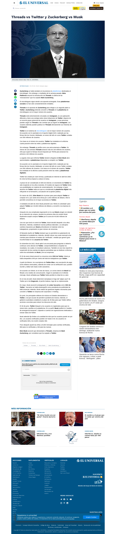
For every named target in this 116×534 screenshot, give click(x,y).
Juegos (46, 485)
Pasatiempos (48, 487)
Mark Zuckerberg (54, 345)
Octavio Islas (24, 86)
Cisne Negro (32, 477)
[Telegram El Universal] (61, 499)
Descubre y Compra (50, 463)
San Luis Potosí (65, 473)
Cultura (15, 499)
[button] (96, 8)
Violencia (53, 525)
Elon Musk (42, 345)
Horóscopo (47, 489)
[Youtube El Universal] (71, 499)
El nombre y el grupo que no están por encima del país (87, 210)
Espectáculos (17, 497)
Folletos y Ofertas (49, 465)
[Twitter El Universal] (67, 499)
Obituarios (47, 471)
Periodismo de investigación (17, 470)
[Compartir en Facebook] (15, 91)
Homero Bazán (84, 217)
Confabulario (16, 501)
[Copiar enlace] (15, 103)
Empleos (47, 469)
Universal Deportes (18, 495)
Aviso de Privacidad (71, 525)
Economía (16, 493)
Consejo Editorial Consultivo (31, 525)
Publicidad (61, 525)
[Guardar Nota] (15, 107)
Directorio (18, 525)
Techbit (15, 509)
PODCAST (62, 3)
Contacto (65, 527)
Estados (15, 485)
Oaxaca (62, 465)
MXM (51, 3)
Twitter (26, 345)
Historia (80, 525)
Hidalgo (62, 469)
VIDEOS (56, 3)
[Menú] (14, 3)
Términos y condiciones (54, 527)
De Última (32, 469)
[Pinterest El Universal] (64, 503)
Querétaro (63, 471)
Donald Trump (17, 481)
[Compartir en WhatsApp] (15, 97)
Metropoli (15, 483)
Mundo (15, 479)
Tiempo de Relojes (34, 475)
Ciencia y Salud (17, 505)
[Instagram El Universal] (61, 503)
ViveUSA (47, 483)
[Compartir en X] (15, 94)
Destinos (31, 471)
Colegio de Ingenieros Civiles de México (87, 229)
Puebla (62, 467)
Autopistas (32, 473)
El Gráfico (47, 477)
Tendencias (16, 503)
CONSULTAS (79, 3)
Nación (15, 463)
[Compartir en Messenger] (15, 100)
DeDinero (47, 481)
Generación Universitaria (48, 474)
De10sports (47, 479)
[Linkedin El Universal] (67, 503)
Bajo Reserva (84, 205)
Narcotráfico (16, 487)
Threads (33, 345)
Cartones (15, 491)
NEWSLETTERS (70, 3)
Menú (14, 511)
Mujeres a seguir (18, 467)
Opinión (83, 201)
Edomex (62, 463)
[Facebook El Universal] (64, 499)
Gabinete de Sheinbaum (16, 476)
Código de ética (45, 525)
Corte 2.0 (15, 465)
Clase (30, 463)
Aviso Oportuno (49, 467)
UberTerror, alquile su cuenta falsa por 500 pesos (87, 221)
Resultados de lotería (48, 492)
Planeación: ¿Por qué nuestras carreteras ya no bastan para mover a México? (87, 237)
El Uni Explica (17, 473)
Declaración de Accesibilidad (92, 525)
